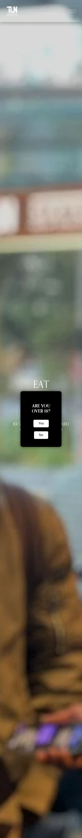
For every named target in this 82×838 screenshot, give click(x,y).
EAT (41, 384)
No (41, 435)
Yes (41, 423)
